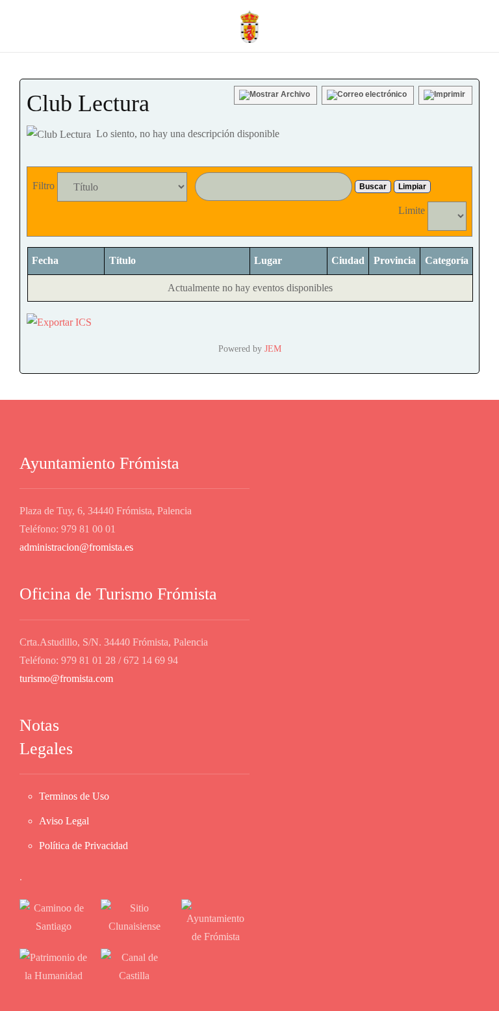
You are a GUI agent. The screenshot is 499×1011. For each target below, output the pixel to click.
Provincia (395, 260)
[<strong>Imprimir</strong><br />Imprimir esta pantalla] (445, 95)
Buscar (373, 186)
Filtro (43, 185)
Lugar (268, 260)
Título (122, 260)
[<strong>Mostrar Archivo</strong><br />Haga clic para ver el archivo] (275, 95)
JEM (272, 348)
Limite (411, 210)
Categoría (446, 260)
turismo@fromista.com (66, 678)
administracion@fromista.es (76, 547)
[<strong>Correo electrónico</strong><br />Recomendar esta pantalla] (368, 95)
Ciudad (348, 260)
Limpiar (412, 186)
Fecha (45, 260)
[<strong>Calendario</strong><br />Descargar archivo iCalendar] (59, 320)
